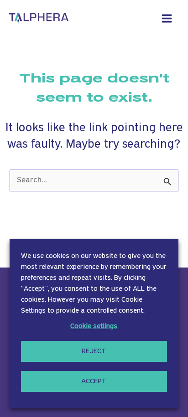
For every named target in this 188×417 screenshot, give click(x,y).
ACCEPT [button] (93, 381)
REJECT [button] (94, 351)
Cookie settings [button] (93, 326)
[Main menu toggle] (167, 18)
